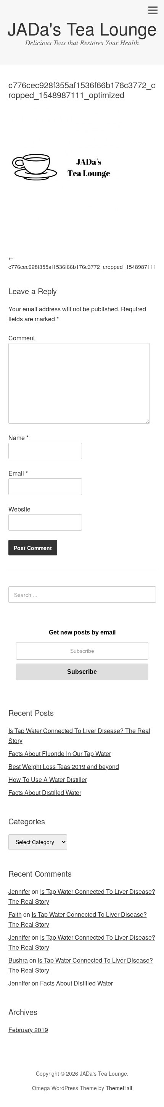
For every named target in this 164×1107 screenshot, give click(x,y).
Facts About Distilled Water (44, 792)
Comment (21, 337)
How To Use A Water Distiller (47, 779)
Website (19, 509)
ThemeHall (119, 1088)
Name (18, 437)
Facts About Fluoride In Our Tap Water (59, 753)
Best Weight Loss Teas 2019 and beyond (63, 766)
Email (18, 473)
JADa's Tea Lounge (82, 28)
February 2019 (28, 1029)
